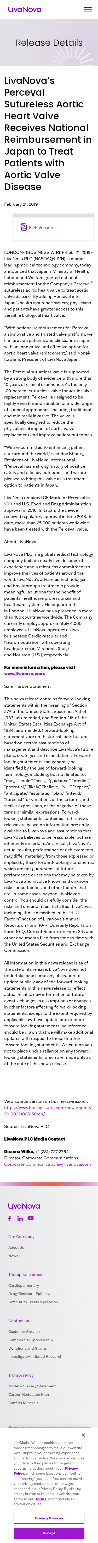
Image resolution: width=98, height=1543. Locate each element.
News (13, 1255)
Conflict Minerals (23, 1402)
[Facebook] (9, 1218)
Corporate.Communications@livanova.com (47, 1164)
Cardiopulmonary (23, 1285)
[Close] (83, 1435)
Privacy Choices (49, 1518)
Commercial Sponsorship (30, 1340)
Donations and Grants (27, 1348)
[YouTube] (30, 1218)
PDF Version (41, 227)
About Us (16, 1247)
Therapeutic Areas (25, 1274)
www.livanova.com (24, 673)
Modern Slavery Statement (32, 1386)
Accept (49, 1533)
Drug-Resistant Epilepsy (29, 1293)
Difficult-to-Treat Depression (33, 1302)
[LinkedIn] (20, 1218)
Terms (41, 1499)
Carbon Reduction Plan (28, 1394)
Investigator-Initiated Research (35, 1356)
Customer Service (24, 1331)
